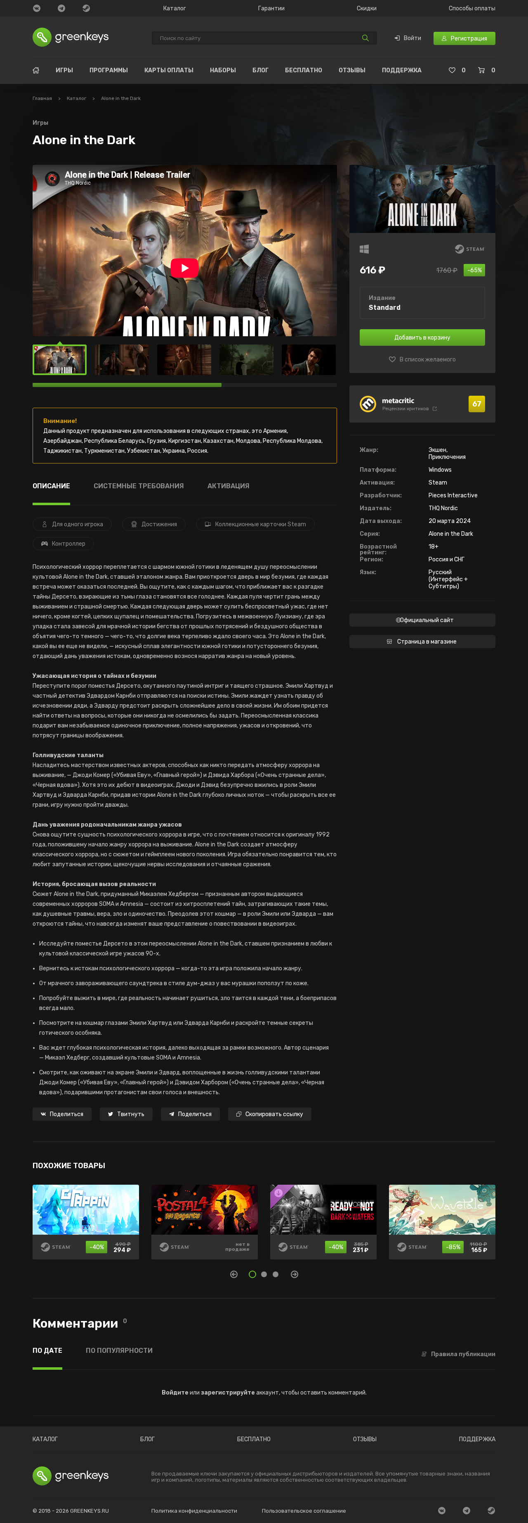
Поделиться (66, 1114)
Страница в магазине (427, 641)
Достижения (159, 524)
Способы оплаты (472, 9)
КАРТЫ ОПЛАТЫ (168, 71)
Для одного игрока (77, 524)
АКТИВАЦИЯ (228, 486)
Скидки (367, 9)
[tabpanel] (264, 1228)
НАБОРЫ (223, 71)
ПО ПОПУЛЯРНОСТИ (119, 1350)
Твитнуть (130, 1114)
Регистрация (469, 38)
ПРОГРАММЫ (109, 71)
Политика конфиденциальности (194, 1510)
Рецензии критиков (405, 408)
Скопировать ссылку (274, 1114)
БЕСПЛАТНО (303, 71)
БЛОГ (260, 71)
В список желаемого (428, 360)
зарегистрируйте (228, 1392)
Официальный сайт (427, 620)
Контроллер (68, 543)
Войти (412, 38)
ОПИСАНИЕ (51, 486)
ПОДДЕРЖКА (402, 71)
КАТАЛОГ (45, 1439)
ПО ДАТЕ (47, 1350)
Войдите (175, 1392)
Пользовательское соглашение (304, 1510)
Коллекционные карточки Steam (260, 524)
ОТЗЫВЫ (352, 71)
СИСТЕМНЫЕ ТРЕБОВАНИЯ (139, 486)
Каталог (174, 9)
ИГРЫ (64, 71)
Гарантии (271, 9)
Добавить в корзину (422, 337)
